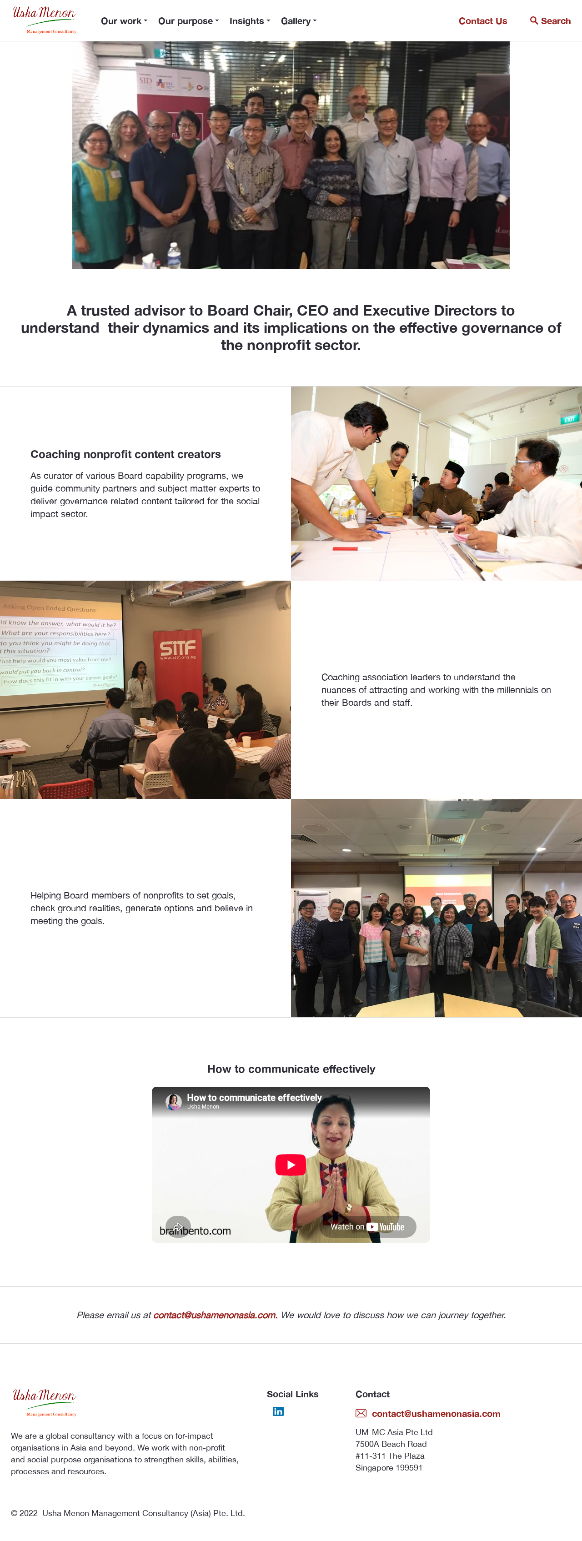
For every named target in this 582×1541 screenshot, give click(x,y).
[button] (124, 20)
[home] (45, 20)
